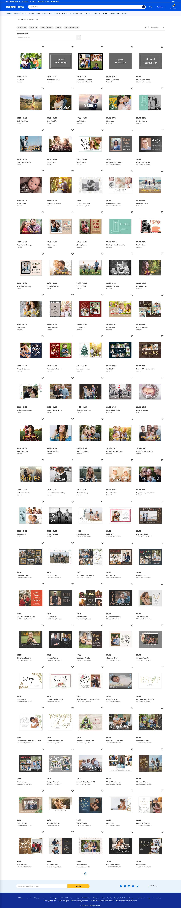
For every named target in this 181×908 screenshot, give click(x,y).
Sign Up (78, 886)
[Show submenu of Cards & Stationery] (39, 13)
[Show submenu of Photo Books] (77, 13)
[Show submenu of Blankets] (67, 13)
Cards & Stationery (34, 13)
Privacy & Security (50, 901)
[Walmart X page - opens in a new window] (125, 886)
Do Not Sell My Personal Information (102, 901)
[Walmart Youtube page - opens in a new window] (133, 886)
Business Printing (115, 13)
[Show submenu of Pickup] (19, 13)
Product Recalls (107, 898)
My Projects (33, 1)
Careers (45, 898)
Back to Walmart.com (12, 1)
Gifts (81, 13)
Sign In (173, 1)
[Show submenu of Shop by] (127, 13)
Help (150, 7)
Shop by (124, 13)
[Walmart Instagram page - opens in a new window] (137, 886)
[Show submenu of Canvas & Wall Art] (59, 13)
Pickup (16, 13)
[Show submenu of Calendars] (108, 13)
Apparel (88, 13)
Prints (23, 13)
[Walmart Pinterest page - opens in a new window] (129, 886)
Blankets (64, 13)
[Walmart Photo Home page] (15, 7)
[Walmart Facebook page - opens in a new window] (121, 886)
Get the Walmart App (143, 898)
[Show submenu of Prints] (26, 13)
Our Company (54, 898)
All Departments (23, 898)
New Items (9, 13)
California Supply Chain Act (79, 901)
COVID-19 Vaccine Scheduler (90, 898)
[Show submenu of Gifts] (83, 13)
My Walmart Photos (43, 1)
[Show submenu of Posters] (47, 13)
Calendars (104, 13)
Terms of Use (157, 898)
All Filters (23, 27)
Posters (44, 13)
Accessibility (118, 898)
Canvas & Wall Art (54, 13)
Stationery (20, 19)
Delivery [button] (32, 27)
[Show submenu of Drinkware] (99, 13)
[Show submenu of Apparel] (90, 13)
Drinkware (96, 13)
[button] (31, 47)
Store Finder (24, 1)
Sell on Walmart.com (67, 898)
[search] (78, 37)
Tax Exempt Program (128, 898)
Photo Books (73, 13)
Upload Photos (55, 1)
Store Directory (35, 898)
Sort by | (147, 27)
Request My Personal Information (126, 901)
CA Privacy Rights (63, 901)
